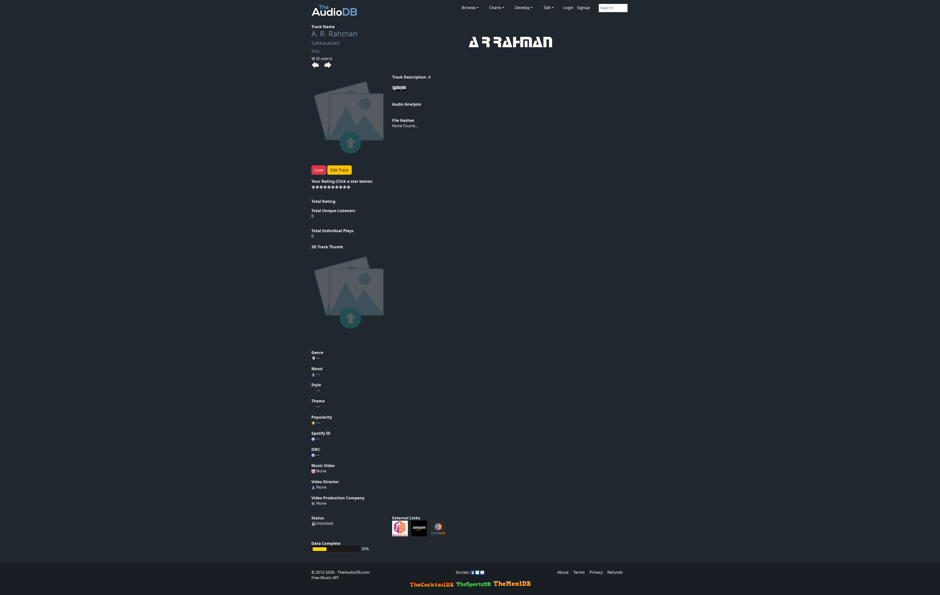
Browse (469, 7)
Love (319, 170)
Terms (579, 572)
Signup (583, 7)
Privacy (596, 572)
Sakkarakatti (325, 43)
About (563, 572)
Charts (495, 7)
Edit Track (339, 170)
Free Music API (325, 577)
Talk (547, 7)
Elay (315, 51)
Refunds (615, 572)
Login (568, 7)
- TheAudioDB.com (352, 572)
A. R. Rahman (334, 34)
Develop (522, 7)
